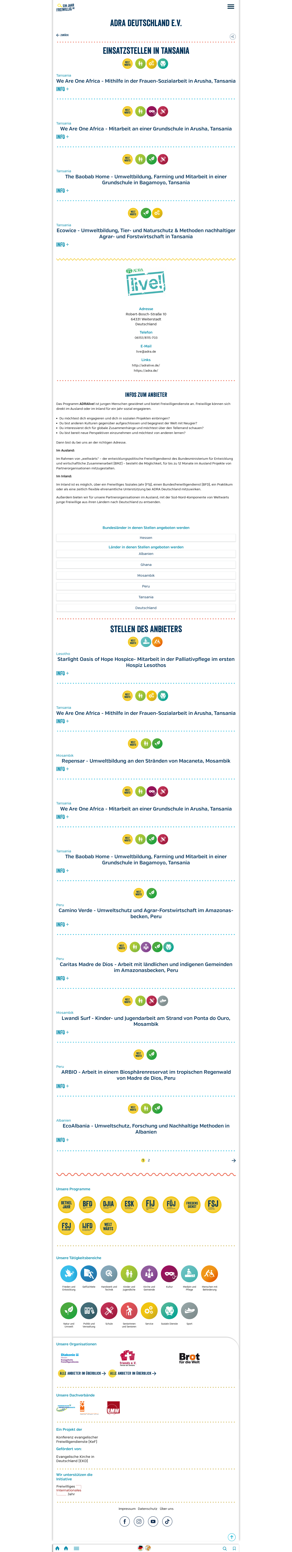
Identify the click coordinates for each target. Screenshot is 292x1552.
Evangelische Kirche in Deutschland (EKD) (75, 1458)
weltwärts (127, 63)
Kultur (152, 111)
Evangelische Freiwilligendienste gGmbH (65, 1408)
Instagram (139, 1521)
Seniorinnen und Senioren (129, 1325)
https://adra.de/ (146, 371)
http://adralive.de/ (146, 365)
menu (230, 6)
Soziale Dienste (163, 63)
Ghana (146, 564)
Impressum (127, 1509)
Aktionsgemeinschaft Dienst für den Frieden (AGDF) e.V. (89, 1408)
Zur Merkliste (234, 1548)
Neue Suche (224, 1548)
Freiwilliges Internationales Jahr (73, 1491)
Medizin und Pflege (146, 642)
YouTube (153, 1521)
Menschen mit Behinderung (157, 642)
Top (232, 1537)
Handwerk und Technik (109, 1288)
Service (152, 63)
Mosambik (146, 575)
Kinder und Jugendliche (140, 63)
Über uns (167, 1509)
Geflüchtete (88, 1286)
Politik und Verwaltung (89, 1325)
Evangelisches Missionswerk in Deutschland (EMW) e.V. (113, 1408)
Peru (146, 586)
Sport (163, 1001)
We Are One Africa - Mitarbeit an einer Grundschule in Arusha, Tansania (146, 129)
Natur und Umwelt (152, 159)
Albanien (146, 554)
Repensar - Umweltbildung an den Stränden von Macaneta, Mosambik (146, 761)
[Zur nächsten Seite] (233, 1160)
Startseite (57, 1549)
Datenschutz (147, 1509)
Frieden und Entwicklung (68, 1288)
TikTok (167, 1521)
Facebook (125, 1521)
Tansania (146, 597)
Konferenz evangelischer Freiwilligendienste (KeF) (77, 1439)
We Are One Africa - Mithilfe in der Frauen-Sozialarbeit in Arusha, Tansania (146, 81)
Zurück (64, 35)
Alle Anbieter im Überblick (80, 1373)
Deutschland (146, 608)
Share (233, 37)
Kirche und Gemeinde (146, 947)
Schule (163, 111)
